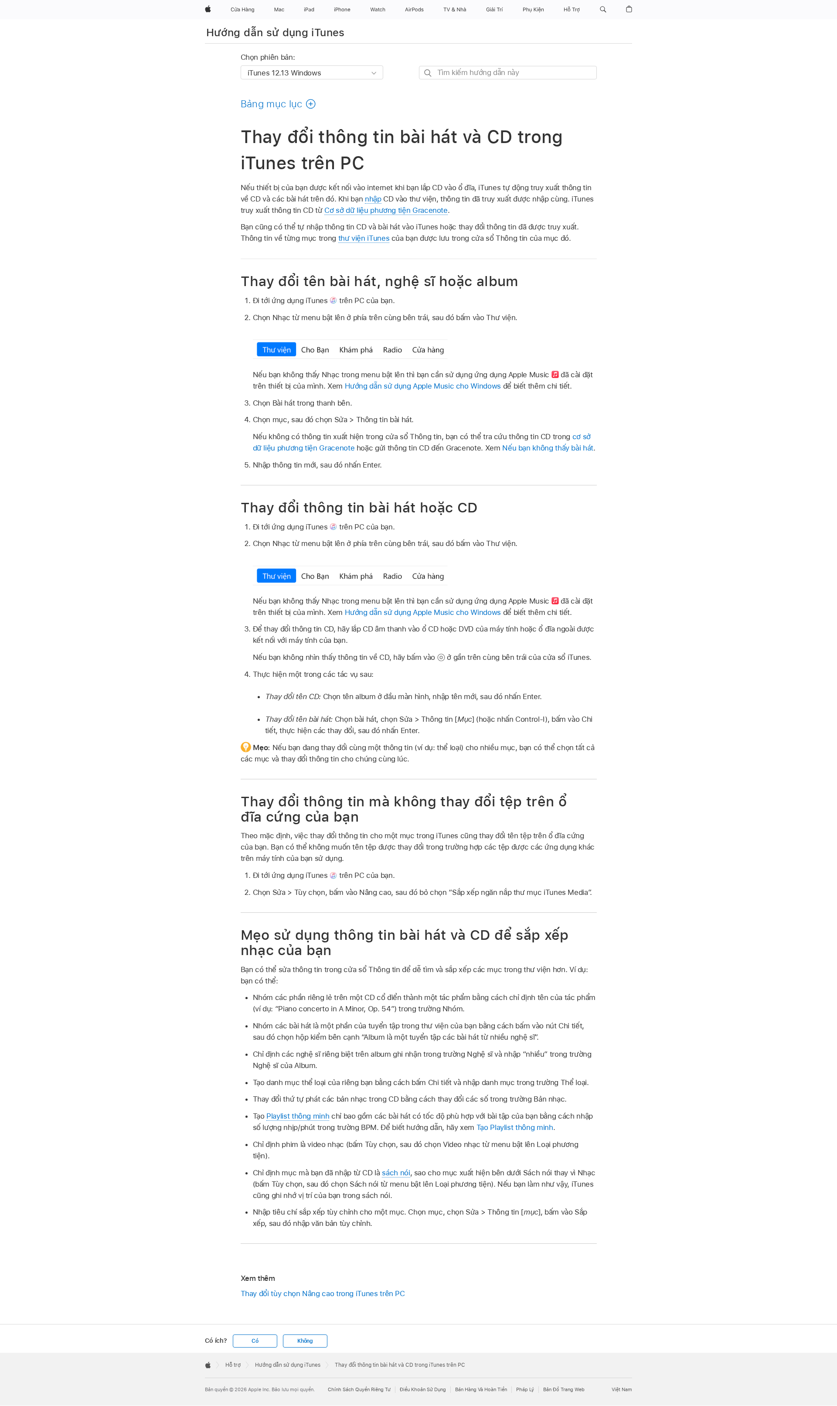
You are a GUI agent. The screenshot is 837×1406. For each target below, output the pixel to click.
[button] (603, 9)
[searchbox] (508, 72)
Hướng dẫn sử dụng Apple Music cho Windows (423, 386)
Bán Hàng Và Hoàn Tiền (481, 1389)
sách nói (396, 1172)
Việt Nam (622, 1389)
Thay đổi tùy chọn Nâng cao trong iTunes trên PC (323, 1293)
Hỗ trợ (233, 1365)
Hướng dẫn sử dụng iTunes (275, 32)
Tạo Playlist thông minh (514, 1127)
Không (305, 1341)
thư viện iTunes (364, 238)
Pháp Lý (525, 1389)
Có (255, 1341)
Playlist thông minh (297, 1116)
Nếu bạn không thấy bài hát (547, 448)
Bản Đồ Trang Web (564, 1389)
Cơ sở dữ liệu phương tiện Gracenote (386, 210)
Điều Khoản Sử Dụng (423, 1389)
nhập (373, 199)
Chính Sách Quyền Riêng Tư (359, 1389)
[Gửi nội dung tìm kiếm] (428, 73)
